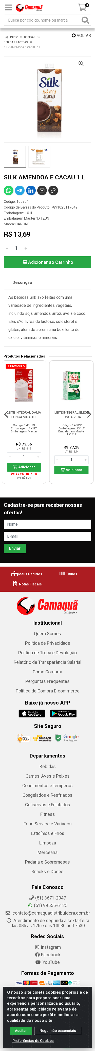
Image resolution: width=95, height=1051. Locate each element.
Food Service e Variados (48, 823)
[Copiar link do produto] (53, 190)
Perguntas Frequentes (47, 681)
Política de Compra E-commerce (48, 690)
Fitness (47, 814)
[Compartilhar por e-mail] (42, 190)
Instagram (51, 947)
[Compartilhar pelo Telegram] (20, 190)
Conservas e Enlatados (47, 804)
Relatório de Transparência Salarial (47, 662)
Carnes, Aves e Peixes (48, 776)
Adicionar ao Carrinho (50, 262)
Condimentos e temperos (47, 785)
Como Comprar (47, 671)
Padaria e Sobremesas (47, 862)
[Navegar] (6, 414)
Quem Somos (47, 633)
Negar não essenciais (58, 1031)
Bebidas (48, 766)
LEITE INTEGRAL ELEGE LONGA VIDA (71, 414)
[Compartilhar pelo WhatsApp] (8, 190)
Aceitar (21, 1031)
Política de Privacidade (47, 643)
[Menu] (8, 7)
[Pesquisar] (85, 20)
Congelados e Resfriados (47, 795)
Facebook (51, 954)
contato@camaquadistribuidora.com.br (50, 913)
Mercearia (47, 852)
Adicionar (26, 467)
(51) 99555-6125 (50, 905)
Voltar (83, 35)
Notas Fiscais (30, 584)
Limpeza (47, 842)
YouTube (51, 962)
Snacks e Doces (47, 871)
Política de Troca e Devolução (47, 652)
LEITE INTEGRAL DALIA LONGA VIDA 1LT (24, 414)
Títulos (71, 574)
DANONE (22, 224)
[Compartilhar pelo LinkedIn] (31, 190)
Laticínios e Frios (47, 833)
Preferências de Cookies (33, 1041)
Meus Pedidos (29, 574)
